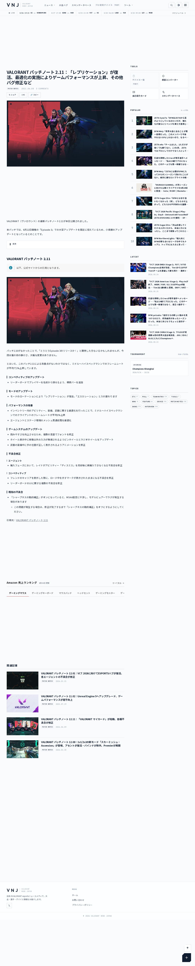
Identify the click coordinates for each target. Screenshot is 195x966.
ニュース (48, 5)
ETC (135, 396)
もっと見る (184, 110)
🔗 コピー (34, 95)
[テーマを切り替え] (178, 5)
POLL (145, 396)
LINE (23, 95)
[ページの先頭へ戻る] (187, 947)
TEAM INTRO (160, 396)
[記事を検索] (171, 5)
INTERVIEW (151, 406)
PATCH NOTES (13, 89)
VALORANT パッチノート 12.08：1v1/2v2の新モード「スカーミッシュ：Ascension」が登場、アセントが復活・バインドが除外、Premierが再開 (81, 743)
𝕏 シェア (12, 95)
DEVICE (161, 401)
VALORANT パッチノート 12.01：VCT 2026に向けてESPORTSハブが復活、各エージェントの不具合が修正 (82, 674)
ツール (127, 5)
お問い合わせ (78, 900)
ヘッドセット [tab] (83, 592)
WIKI (135, 401)
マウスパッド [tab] (65, 592)
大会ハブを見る (183, 354)
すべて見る (117, 583)
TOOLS (175, 396)
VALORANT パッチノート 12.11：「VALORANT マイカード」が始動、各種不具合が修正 (82, 720)
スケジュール (179, 13)
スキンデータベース (81, 5)
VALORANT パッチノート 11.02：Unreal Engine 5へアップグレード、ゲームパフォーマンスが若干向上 (82, 697)
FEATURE (148, 401)
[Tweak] (186, 957)
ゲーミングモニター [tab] (105, 592)
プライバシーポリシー (82, 904)
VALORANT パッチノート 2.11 (32, 520)
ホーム (75, 895)
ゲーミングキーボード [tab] (42, 592)
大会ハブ (63, 5)
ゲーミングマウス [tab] (17, 592)
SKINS (136, 406)
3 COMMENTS (42, 88)
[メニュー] (185, 5)
